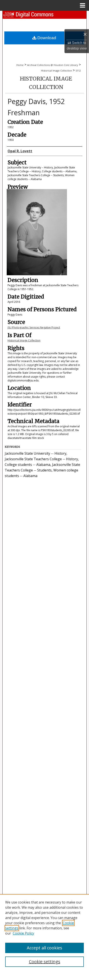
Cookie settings (44, 961)
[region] (44, 933)
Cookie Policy (23, 933)
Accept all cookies (44, 948)
